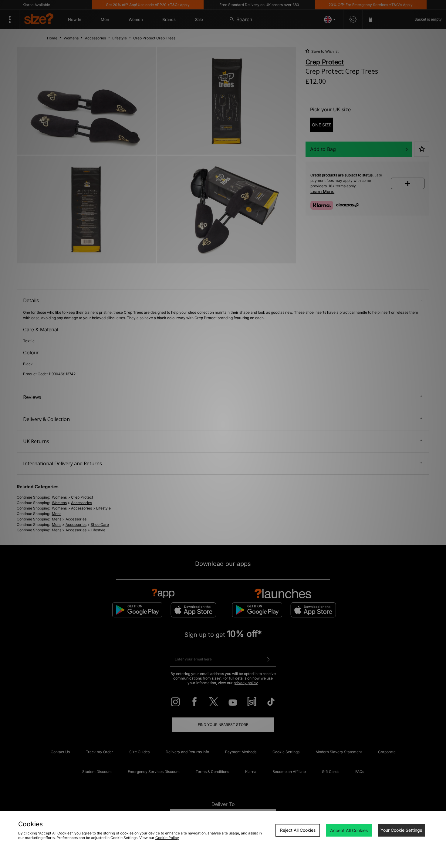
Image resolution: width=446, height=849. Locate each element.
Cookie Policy (167, 837)
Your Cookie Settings (401, 830)
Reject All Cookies (298, 830)
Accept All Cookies (349, 830)
